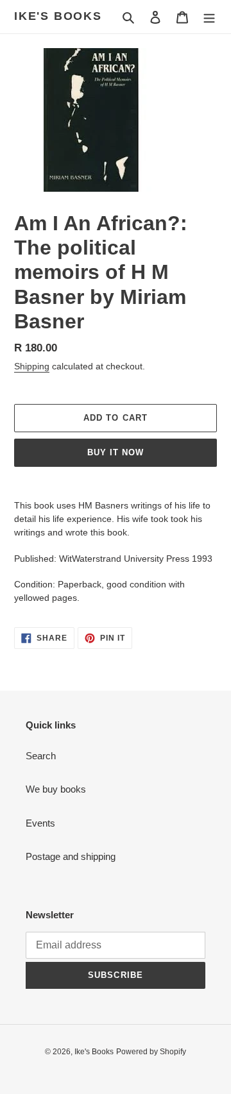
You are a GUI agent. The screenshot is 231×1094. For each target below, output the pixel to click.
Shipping (31, 366)
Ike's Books (58, 16)
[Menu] (209, 17)
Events (40, 823)
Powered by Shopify (151, 1051)
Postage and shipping (71, 856)
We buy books (56, 789)
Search (41, 755)
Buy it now (115, 452)
